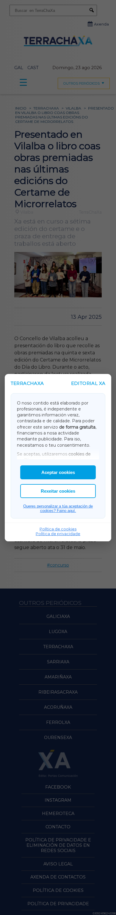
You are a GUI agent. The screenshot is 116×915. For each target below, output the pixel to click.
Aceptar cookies (58, 472)
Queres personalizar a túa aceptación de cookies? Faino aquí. (58, 508)
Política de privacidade (58, 533)
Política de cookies (58, 529)
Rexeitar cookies (58, 491)
